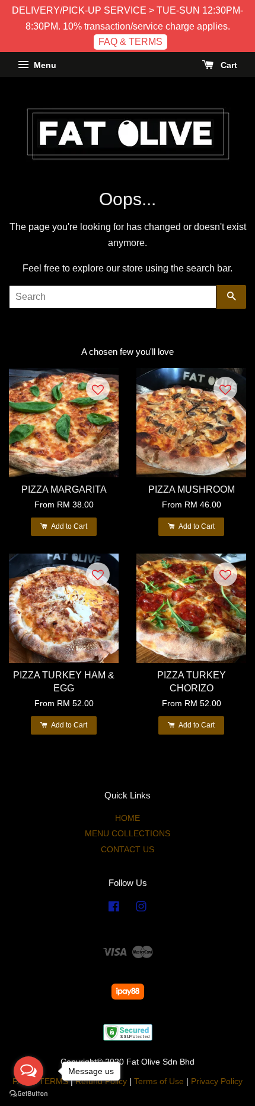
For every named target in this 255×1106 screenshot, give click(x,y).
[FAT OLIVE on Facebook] (113, 908)
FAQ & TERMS (130, 42)
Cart (227, 65)
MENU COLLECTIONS (127, 833)
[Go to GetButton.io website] (28, 1094)
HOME (127, 818)
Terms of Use (159, 1081)
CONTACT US (127, 849)
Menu (43, 65)
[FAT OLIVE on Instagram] (141, 908)
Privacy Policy (217, 1081)
